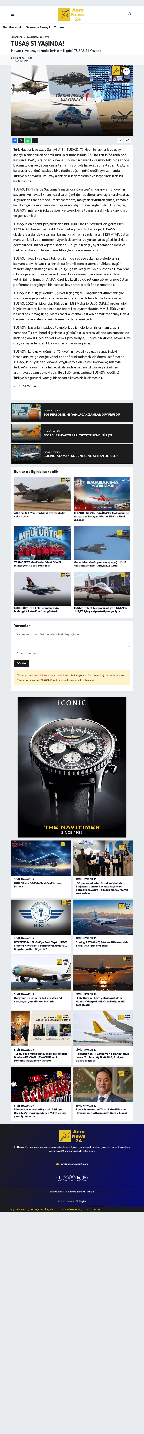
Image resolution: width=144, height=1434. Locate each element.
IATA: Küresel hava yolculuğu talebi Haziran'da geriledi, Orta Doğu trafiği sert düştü (101, 1001)
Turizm (59, 27)
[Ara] (130, 14)
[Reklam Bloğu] (72, 767)
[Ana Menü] (12, 14)
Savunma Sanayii (38, 27)
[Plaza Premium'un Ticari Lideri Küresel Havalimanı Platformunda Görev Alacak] (103, 1084)
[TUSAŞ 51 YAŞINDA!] (72, 100)
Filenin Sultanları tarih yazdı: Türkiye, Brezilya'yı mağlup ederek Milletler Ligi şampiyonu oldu (40, 1113)
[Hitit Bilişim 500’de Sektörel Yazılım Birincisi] (41, 858)
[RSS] (85, 1178)
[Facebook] (59, 1178)
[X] (66, 1178)
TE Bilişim (81, 1201)
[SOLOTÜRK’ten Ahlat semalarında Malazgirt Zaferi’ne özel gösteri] (42, 588)
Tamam (96, 1209)
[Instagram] (72, 1178)
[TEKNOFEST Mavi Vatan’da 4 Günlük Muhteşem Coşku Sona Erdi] (42, 542)
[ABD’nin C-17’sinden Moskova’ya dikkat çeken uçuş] (42, 493)
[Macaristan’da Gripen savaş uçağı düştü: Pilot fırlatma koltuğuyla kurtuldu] (102, 542)
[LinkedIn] (78, 1178)
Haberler (16, 37)
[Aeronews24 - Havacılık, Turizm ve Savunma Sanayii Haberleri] (71, 15)
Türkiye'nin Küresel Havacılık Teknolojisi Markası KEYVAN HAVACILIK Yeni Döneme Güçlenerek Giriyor (40, 1057)
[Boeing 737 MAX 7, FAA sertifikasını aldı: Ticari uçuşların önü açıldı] (103, 917)
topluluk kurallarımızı (46, 675)
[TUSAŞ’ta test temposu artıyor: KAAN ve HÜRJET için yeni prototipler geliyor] (102, 588)
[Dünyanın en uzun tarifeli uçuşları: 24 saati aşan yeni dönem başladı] (41, 973)
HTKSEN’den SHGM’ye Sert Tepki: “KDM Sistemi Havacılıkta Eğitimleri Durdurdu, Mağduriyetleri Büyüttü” (40, 945)
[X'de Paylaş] (21, 140)
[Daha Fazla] (35, 140)
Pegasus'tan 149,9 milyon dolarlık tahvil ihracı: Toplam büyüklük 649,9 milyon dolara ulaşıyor (102, 1057)
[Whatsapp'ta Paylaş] (28, 140)
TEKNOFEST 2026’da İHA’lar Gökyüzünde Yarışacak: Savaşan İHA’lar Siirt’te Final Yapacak (101, 516)
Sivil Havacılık (12, 27)
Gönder (22, 663)
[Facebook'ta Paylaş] (14, 140)
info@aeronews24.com (74, 1164)
